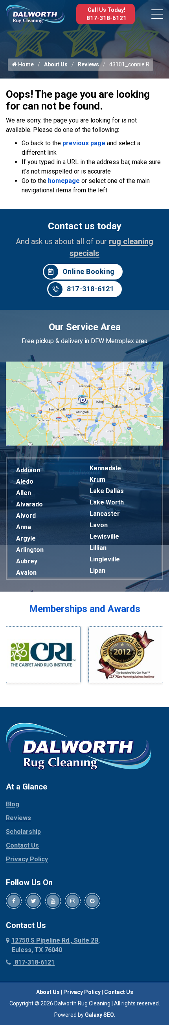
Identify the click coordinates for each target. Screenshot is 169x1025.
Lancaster (105, 513)
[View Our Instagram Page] (73, 901)
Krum (97, 479)
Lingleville (105, 559)
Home (25, 64)
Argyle (26, 538)
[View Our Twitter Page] (33, 901)
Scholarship (23, 831)
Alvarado (29, 504)
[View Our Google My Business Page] (92, 901)
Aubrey (26, 561)
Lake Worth (107, 502)
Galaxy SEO (99, 1015)
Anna (23, 527)
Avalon (26, 572)
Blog (12, 804)
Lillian (98, 548)
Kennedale (105, 468)
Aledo (24, 481)
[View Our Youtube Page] (53, 901)
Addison (28, 470)
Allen (23, 493)
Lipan (97, 570)
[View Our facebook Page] (14, 901)
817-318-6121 (106, 18)
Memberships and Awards (84, 608)
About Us (56, 64)
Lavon (99, 525)
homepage (64, 181)
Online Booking (88, 271)
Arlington (30, 550)
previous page (83, 143)
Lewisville (104, 536)
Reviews (88, 64)
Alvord (26, 515)
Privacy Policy (27, 859)
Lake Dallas (107, 491)
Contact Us (22, 845)
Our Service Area (85, 327)
